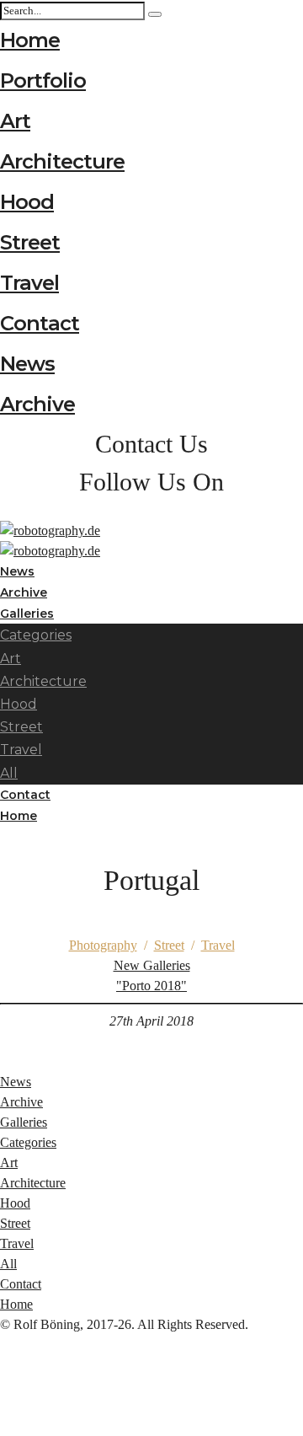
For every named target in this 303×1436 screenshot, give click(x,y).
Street (30, 242)
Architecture (62, 161)
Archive (37, 404)
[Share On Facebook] (3, 1365)
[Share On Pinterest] (3, 1405)
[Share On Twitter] (3, 1385)
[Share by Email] (3, 1425)
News (27, 363)
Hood (27, 202)
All (8, 1263)
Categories (36, 635)
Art (15, 121)
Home (30, 40)
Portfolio (43, 80)
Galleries (23, 1122)
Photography (103, 945)
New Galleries (152, 975)
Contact (39, 323)
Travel (29, 283)
